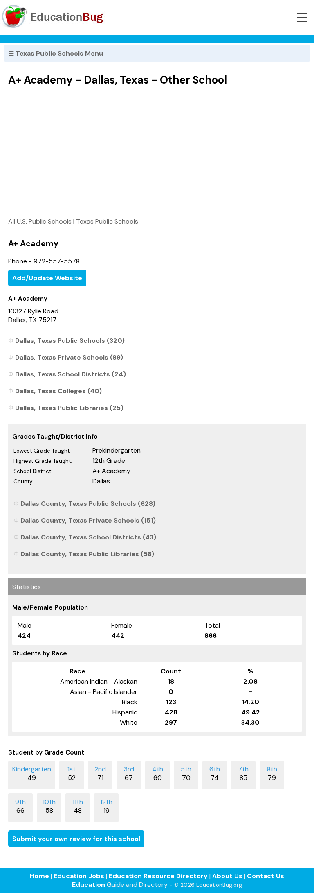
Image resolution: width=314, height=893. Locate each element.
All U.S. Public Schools (40, 221)
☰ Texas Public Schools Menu (55, 53)
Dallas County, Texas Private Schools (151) (88, 520)
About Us (227, 876)
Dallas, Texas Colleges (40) (58, 391)
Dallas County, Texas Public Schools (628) (87, 503)
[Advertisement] (157, 151)
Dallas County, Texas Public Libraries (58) (87, 554)
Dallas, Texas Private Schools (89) (69, 357)
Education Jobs (79, 876)
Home (39, 876)
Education (88, 884)
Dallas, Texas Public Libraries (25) (69, 407)
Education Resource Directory (158, 876)
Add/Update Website (47, 278)
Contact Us (265, 876)
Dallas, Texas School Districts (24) (70, 374)
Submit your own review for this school (76, 838)
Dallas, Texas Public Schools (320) (70, 340)
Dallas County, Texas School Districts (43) (88, 537)
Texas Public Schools (107, 221)
